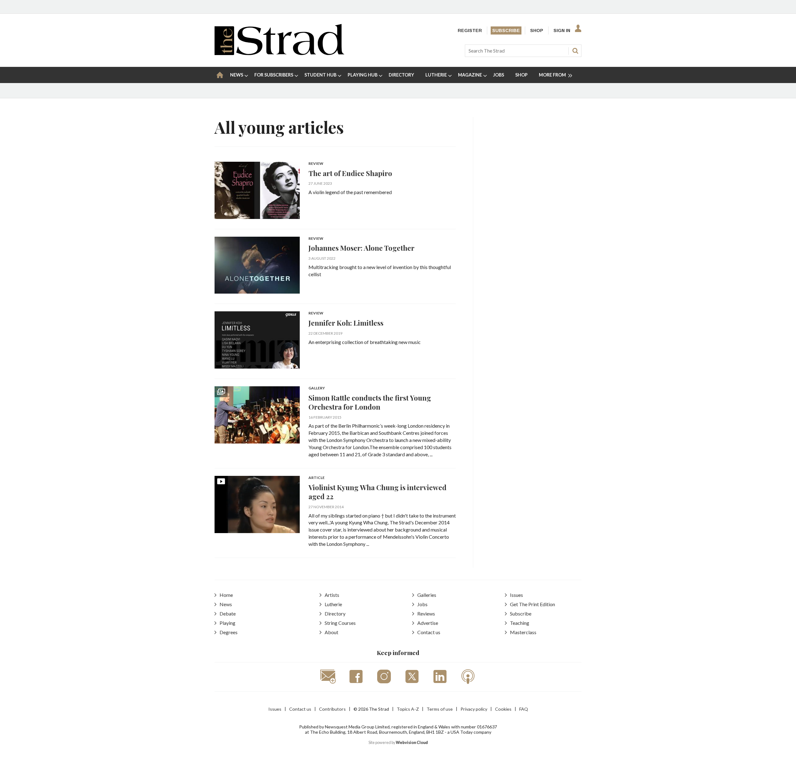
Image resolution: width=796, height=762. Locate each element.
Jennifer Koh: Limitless (345, 323)
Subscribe (506, 30)
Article (316, 478)
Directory (335, 613)
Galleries (426, 595)
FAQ (523, 709)
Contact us (428, 632)
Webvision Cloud (412, 742)
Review (315, 164)
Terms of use (440, 709)
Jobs (422, 604)
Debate (228, 613)
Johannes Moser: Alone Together (361, 248)
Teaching (519, 623)
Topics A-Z (408, 709)
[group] (553, 75)
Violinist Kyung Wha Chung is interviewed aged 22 (377, 491)
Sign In (561, 30)
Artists (332, 595)
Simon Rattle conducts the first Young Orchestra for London (369, 402)
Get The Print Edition (532, 604)
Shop (536, 30)
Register (470, 30)
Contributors (332, 709)
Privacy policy (473, 709)
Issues (516, 595)
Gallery (316, 388)
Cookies (503, 709)
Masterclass (523, 632)
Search (575, 51)
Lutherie (333, 604)
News (226, 604)
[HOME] (220, 75)
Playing (227, 623)
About (331, 632)
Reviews (426, 613)
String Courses (340, 623)
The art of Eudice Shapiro (350, 173)
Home (226, 595)
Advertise (427, 623)
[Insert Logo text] (279, 53)
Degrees (229, 632)
